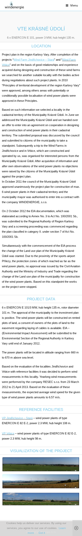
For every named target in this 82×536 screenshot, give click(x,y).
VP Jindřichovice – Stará (17, 418)
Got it (42, 532)
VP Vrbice (8, 433)
